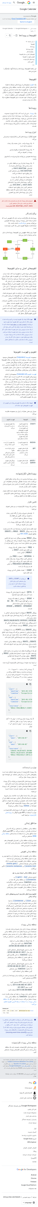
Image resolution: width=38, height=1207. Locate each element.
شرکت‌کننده (22, 223)
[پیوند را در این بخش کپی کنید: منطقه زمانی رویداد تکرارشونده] (9, 1043)
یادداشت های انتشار (31, 1116)
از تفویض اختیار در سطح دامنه (18, 324)
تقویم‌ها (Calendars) (24, 357)
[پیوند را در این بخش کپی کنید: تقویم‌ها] (27, 79)
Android (33, 1175)
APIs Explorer (31, 1142)
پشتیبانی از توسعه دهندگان (29, 1119)
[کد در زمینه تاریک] (27, 684)
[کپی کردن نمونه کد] (30, 684)
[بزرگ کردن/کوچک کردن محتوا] (26, 41)
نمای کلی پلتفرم (32, 1109)
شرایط (34, 1197)
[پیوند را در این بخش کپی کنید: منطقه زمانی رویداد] (19, 924)
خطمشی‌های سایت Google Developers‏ (20, 1066)
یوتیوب (34, 1161)
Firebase (33, 1182)
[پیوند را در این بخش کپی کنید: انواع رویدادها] (23, 132)
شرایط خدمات (32, 1123)
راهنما (32, 31)
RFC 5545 (24, 534)
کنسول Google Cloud (30, 1139)
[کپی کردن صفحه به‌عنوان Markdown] (10, 35)
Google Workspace (21, 28)
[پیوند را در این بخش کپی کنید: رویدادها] (26, 108)
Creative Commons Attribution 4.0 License (20, 1061)
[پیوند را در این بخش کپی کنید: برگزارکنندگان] (23, 213)
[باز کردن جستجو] (14, 2)
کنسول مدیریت (32, 1132)
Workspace (26, 2)
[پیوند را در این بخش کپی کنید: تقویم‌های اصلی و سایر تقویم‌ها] (5, 268)
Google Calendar (28, 9)
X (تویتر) (33, 1158)
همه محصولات (32, 1188)
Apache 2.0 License (20, 1064)
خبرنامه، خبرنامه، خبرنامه (29, 1154)
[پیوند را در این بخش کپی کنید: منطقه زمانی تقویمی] (18, 851)
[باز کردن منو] (34, 2)
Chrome (33, 1178)
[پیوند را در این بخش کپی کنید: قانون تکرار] (25, 502)
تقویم (32, 85)
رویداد (32, 113)
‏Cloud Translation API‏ (19, 19)
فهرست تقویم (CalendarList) (26, 374)
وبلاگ (34, 1151)
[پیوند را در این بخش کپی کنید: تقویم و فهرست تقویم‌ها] (11, 352)
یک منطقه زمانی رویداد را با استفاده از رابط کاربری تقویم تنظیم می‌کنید (19, 1001)
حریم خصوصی (26, 1197)
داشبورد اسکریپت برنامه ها (29, 1135)
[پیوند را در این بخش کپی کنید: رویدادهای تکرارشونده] (14, 473)
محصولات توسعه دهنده (30, 1112)
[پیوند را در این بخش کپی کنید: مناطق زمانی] (22, 823)
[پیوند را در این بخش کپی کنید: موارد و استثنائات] (20, 767)
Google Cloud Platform (28, 1185)
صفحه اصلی (33, 28)
